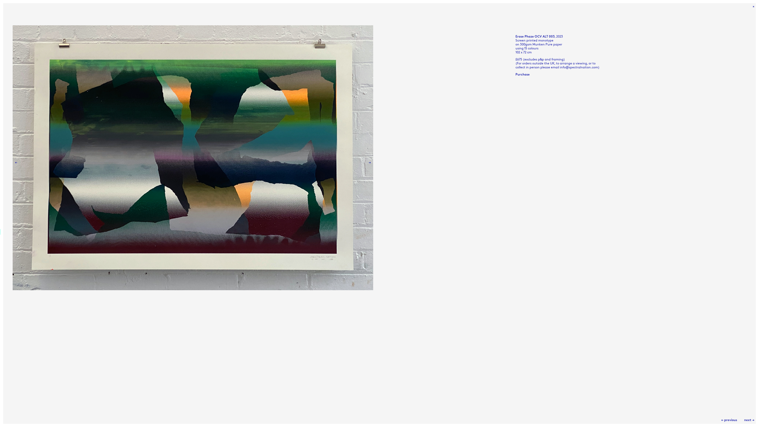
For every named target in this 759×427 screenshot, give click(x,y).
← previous (729, 420)
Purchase (522, 74)
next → (749, 420)
